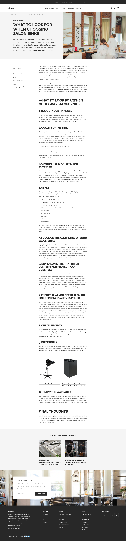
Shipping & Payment (65, 514)
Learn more (71, 2)
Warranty (61, 519)
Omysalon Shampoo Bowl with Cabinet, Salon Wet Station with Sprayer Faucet (73, 385)
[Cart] (117, 8)
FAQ (44, 519)
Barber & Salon (49, 8)
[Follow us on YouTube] (116, 515)
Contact (45, 522)
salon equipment (18, 20)
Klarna (61, 527)
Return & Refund (64, 517)
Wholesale (85, 527)
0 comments (18, 74)
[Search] (111, 8)
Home (9, 15)
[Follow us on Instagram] (108, 515)
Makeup (78, 8)
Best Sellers (85, 524)
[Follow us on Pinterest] (112, 515)
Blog (44, 517)
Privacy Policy (63, 522)
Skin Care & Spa (60, 8)
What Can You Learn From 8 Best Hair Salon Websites (75, 462)
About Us (45, 514)
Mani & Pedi (70, 8)
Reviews (84, 530)
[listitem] (16, 87)
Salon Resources (16, 15)
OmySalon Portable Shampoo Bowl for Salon (49, 385)
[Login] (114, 8)
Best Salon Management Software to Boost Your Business (50, 462)
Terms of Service (64, 524)
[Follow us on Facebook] (104, 515)
